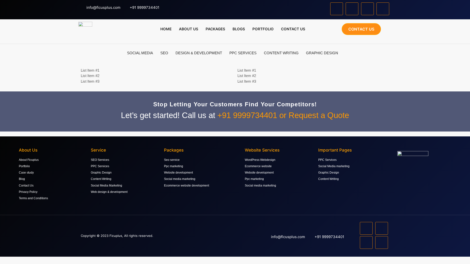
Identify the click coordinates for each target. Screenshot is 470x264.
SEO (164, 53)
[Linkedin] (352, 8)
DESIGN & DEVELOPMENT (199, 53)
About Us (188, 29)
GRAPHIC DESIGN (322, 53)
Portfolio (263, 29)
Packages (215, 29)
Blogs (239, 29)
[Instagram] (367, 8)
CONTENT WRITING (281, 53)
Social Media (140, 53)
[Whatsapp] (382, 8)
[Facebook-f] (336, 8)
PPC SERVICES (243, 53)
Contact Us (293, 29)
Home (166, 29)
